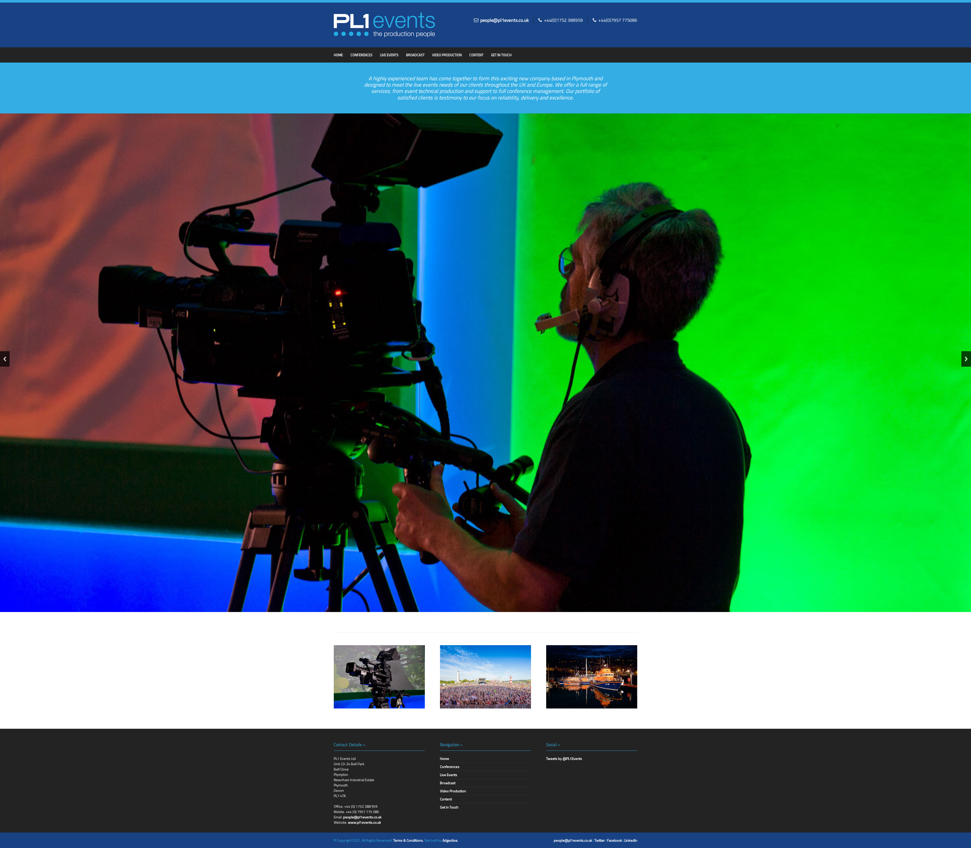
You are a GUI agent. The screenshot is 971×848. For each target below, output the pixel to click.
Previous (5, 359)
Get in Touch (501, 54)
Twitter (599, 840)
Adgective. (450, 840)
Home (338, 54)
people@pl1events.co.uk (504, 20)
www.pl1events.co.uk (364, 822)
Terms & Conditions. (408, 840)
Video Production (447, 54)
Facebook (614, 840)
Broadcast (415, 54)
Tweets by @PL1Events (564, 758)
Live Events (389, 54)
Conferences (361, 54)
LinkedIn (630, 840)
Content (476, 54)
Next (966, 359)
